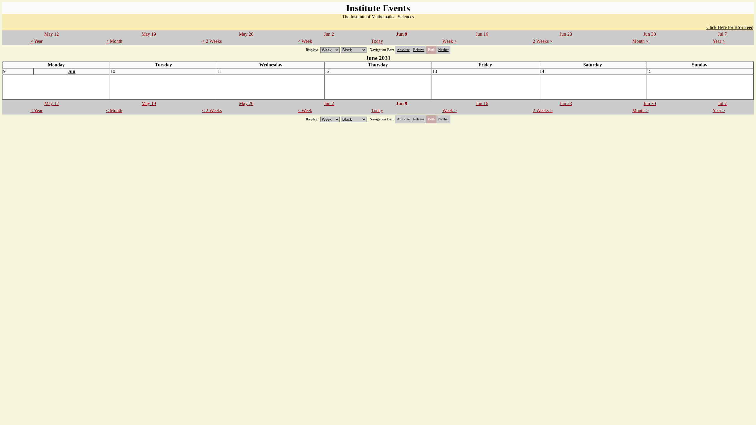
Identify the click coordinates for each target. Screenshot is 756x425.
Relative (418, 50)
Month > (640, 41)
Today (377, 41)
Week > (449, 41)
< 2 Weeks (212, 41)
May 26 (246, 34)
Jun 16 (482, 34)
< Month (114, 41)
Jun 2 (329, 34)
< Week (305, 41)
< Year (36, 41)
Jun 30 (649, 34)
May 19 (148, 34)
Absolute (403, 50)
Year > (719, 41)
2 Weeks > (543, 41)
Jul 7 (722, 34)
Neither (443, 50)
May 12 (51, 34)
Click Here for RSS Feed (729, 27)
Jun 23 (566, 34)
